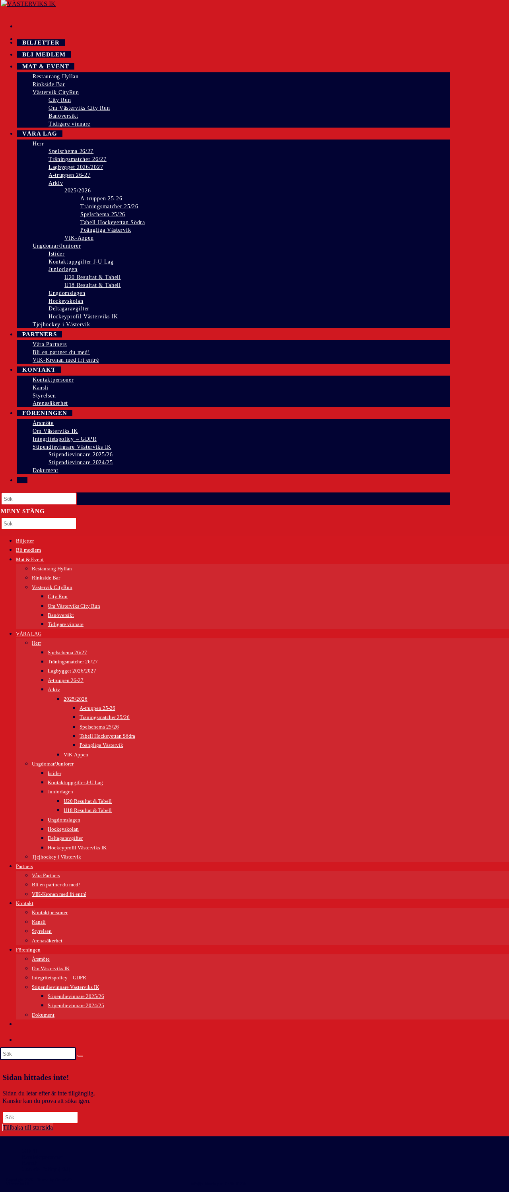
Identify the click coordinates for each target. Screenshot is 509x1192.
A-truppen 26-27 (66, 680)
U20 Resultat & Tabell (88, 801)
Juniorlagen (60, 792)
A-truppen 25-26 (97, 708)
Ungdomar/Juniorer (53, 764)
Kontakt (24, 903)
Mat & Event (30, 559)
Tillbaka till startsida (28, 1127)
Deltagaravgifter (65, 838)
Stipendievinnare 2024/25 (76, 1005)
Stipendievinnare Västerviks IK (65, 987)
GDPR (30, 1151)
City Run (58, 596)
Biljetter (25, 541)
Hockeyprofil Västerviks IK (77, 848)
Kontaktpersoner (50, 912)
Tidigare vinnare (66, 624)
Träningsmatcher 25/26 (105, 717)
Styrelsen (42, 931)
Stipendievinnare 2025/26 (76, 996)
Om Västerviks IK (51, 968)
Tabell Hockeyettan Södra (107, 736)
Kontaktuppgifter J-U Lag (75, 782)
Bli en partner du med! (56, 885)
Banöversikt (61, 615)
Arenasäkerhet (47, 941)
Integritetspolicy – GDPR (59, 978)
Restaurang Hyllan (52, 569)
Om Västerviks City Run (74, 606)
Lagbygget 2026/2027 (72, 671)
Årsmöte (41, 959)
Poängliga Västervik (101, 745)
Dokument (43, 1015)
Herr (36, 643)
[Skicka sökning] (80, 1055)
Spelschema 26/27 (67, 652)
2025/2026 (75, 699)
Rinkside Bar (46, 578)
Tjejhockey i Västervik (56, 857)
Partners (24, 866)
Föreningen (28, 950)
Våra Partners (46, 875)
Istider (54, 773)
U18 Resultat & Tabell (88, 810)
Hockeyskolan (63, 829)
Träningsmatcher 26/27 (73, 662)
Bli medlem (28, 550)
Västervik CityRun (52, 587)
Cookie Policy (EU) (46, 1169)
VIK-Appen (76, 755)
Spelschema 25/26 (99, 727)
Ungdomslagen (64, 820)
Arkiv (54, 689)
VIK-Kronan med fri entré (59, 894)
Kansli (39, 922)
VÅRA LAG (28, 634)
